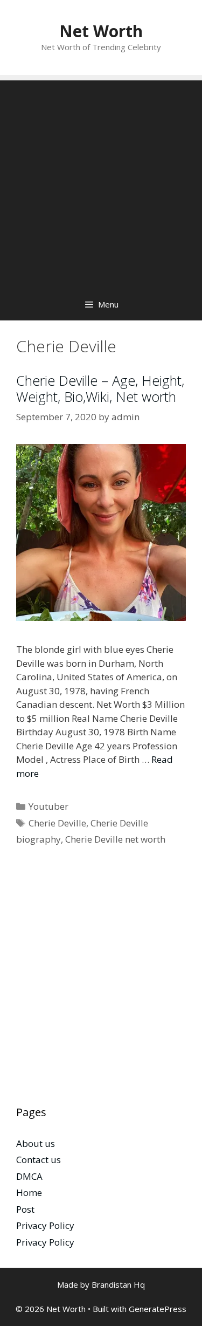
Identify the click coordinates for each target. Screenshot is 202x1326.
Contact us (38, 1159)
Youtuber (48, 806)
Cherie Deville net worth (115, 839)
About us (35, 1143)
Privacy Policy (45, 1225)
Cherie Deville (57, 823)
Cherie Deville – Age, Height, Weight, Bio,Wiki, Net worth (100, 388)
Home (29, 1192)
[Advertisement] (101, 181)
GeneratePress (157, 1308)
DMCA (29, 1176)
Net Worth (101, 31)
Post (25, 1209)
